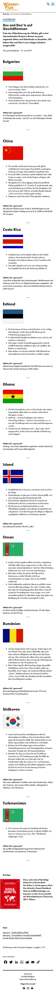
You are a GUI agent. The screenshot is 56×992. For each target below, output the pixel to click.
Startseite (6, 14)
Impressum (28, 974)
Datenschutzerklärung (27, 979)
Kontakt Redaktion (28, 976)
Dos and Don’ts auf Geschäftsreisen (17, 27)
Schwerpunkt (9, 19)
